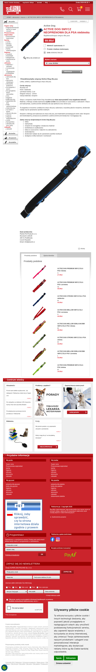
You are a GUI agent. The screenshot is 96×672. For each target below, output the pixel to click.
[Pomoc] (62, 9)
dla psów (11, 21)
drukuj (82, 248)
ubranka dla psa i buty (10, 124)
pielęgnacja (10, 57)
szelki (8, 120)
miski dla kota (21, 638)
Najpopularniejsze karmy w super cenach (12, 29)
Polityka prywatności (12, 555)
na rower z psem (9, 110)
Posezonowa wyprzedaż (14, 466)
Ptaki (33, 587)
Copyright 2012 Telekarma (14, 662)
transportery (10, 122)
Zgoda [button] (59, 658)
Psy (9, 587)
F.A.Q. (38, 421)
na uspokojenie (10, 70)
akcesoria (9, 474)
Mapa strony (40, 662)
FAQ (46, 2)
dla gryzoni (12, 138)
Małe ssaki (24, 587)
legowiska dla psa (11, 102)
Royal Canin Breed (44, 650)
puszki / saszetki (9, 44)
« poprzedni (73, 21)
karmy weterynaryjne (11, 49)
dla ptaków (12, 142)
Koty (16, 587)
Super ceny (10, 464)
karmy (8, 468)
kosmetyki (9, 56)
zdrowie (8, 472)
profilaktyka (10, 73)
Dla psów (29, 664)
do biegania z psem (11, 88)
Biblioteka (10, 421)
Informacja (68, 71)
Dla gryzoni (14, 664)
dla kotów (11, 133)
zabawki (9, 129)
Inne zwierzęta (43, 587)
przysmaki (9, 47)
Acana (29, 647)
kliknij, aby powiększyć (33, 58)
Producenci (44, 664)
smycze (23, 17)
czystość (9, 54)
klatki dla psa (10, 99)
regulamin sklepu (28, 2)
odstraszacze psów (10, 60)
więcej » (35, 601)
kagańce (9, 98)
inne (7, 96)
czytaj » (29, 398)
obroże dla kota (31, 638)
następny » (83, 21)
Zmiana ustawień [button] (63, 663)
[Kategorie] (87, 9)
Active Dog (49, 25)
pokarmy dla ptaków (58, 484)
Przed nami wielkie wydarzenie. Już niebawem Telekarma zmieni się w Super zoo (18, 393)
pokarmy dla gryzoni (13, 484)
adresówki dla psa (11, 78)
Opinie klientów (49, 255)
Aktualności (10, 385)
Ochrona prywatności (29, 662)
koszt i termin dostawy (12, 2)
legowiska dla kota (11, 638)
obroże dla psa (11, 113)
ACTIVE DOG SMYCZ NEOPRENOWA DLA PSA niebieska (46, 17)
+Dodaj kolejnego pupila (53, 595)
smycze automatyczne (11, 117)
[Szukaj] (70, 9)
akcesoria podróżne (9, 84)
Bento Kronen (46, 647)
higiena (8, 470)
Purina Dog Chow (15, 650)
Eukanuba (9, 648)
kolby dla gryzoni (12, 486)
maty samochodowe (11, 105)
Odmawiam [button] (71, 658)
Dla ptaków (36, 664)
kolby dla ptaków (56, 486)
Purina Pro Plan (25, 650)
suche (8, 42)
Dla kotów (22, 664)
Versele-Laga (10, 652)
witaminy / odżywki (9, 65)
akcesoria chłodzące (9, 81)
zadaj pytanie (74, 412)
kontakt (39, 2)
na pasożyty (10, 68)
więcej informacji (46, 447)
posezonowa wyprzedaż (10, 37)
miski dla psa (10, 108)
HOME (9, 17)
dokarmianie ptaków (58, 496)
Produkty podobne (30, 255)
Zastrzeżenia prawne (59, 517)
